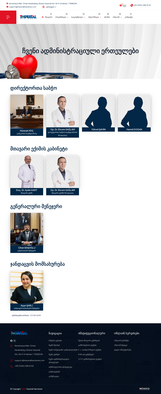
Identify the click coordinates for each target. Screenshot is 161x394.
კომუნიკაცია (54, 376)
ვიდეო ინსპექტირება (122, 350)
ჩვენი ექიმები (54, 354)
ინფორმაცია (93, 17)
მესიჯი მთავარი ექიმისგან (89, 340)
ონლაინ (116, 17)
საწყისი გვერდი (55, 340)
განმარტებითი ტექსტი (87, 345)
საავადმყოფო (77, 17)
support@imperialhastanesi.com (22, 7)
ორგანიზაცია (60, 17)
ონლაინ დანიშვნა (121, 340)
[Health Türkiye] (123, 5)
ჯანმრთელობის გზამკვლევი (60, 367)
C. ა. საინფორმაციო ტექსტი (89, 350)
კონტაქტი (129, 17)
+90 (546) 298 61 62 (142, 5)
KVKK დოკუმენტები (86, 354)
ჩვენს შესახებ (54, 345)
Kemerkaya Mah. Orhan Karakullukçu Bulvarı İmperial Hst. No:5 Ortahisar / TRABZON (43, 3)
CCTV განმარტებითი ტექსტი (90, 359)
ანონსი (107, 17)
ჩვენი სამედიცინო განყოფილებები (63, 350)
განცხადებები (54, 372)
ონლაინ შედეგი (120, 345)
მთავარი (48, 17)
